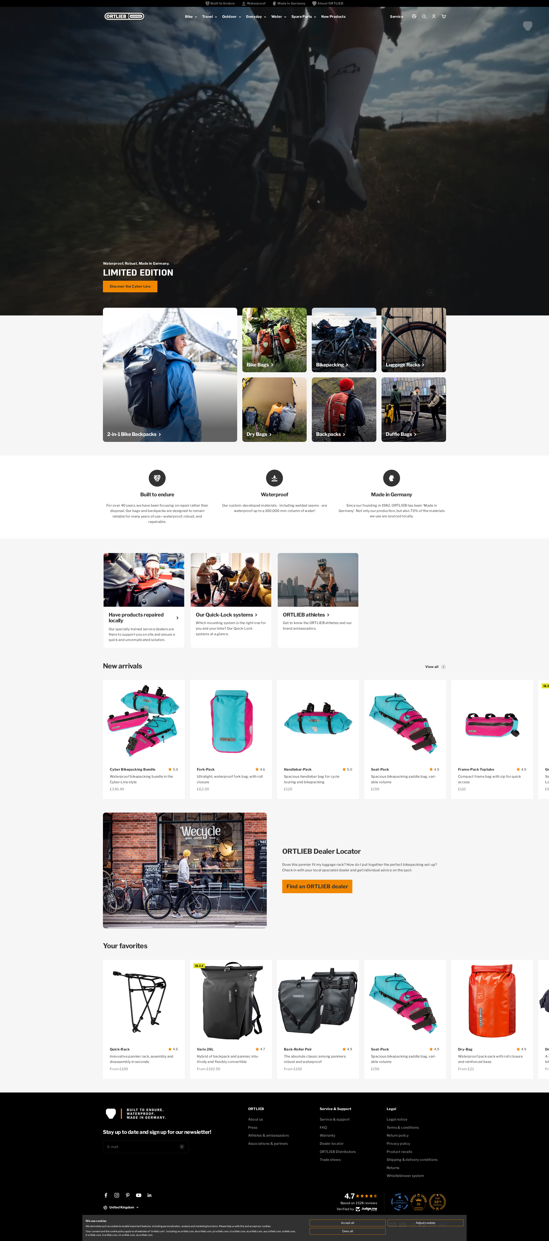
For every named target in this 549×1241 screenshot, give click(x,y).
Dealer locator (332, 1144)
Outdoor (229, 17)
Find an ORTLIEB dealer (317, 886)
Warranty (327, 1135)
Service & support (335, 1119)
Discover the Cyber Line (130, 286)
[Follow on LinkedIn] (149, 1195)
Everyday (254, 17)
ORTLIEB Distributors (338, 1152)
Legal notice (397, 1119)
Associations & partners (268, 1144)
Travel (207, 17)
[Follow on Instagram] (117, 1195)
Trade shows (330, 1160)
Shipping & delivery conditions (412, 1160)
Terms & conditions (403, 1127)
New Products (333, 17)
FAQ (323, 1127)
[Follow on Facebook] (106, 1195)
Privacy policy (398, 1144)
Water (276, 17)
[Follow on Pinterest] (128, 1195)
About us (255, 1119)
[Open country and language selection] (414, 16)
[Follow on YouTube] (139, 1195)
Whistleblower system (405, 1176)
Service (396, 17)
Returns (393, 1168)
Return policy (398, 1135)
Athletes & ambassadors (268, 1135)
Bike (189, 17)
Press (253, 1127)
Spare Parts (301, 17)
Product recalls (399, 1152)
